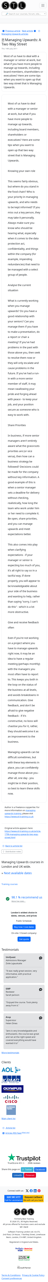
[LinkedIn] (35, 1190)
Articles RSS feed (13, 1133)
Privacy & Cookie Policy (33, 1275)
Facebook (40, 1169)
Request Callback (33, 1197)
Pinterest (30, 1175)
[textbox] (24, 14)
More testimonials (10, 1052)
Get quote (24, 939)
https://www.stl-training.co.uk (19, 816)
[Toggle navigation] (42, 5)
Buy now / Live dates (24, 927)
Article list (10, 1127)
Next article (27, 30)
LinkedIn (18, 1175)
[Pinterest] (39, 1190)
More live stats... (19, 901)
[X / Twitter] (27, 1190)
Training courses (10, 884)
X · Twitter (27, 1169)
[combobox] (24, 14)
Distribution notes (13, 851)
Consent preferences (12, 1278)
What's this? (26, 1132)
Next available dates (18, 873)
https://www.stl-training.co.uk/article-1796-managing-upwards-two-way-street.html (23, 834)
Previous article (12, 30)
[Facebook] (31, 1190)
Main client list (8, 1118)
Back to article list (13, 845)
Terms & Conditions (11, 1275)
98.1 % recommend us (27, 897)
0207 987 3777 (13, 1197)
